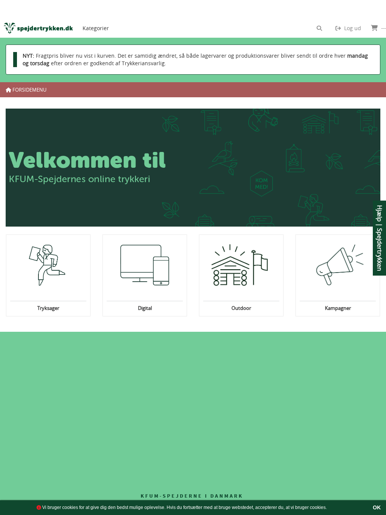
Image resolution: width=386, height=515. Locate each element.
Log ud (352, 28)
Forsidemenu (28, 89)
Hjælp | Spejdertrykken (379, 238)
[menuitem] (96, 19)
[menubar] (102, 19)
